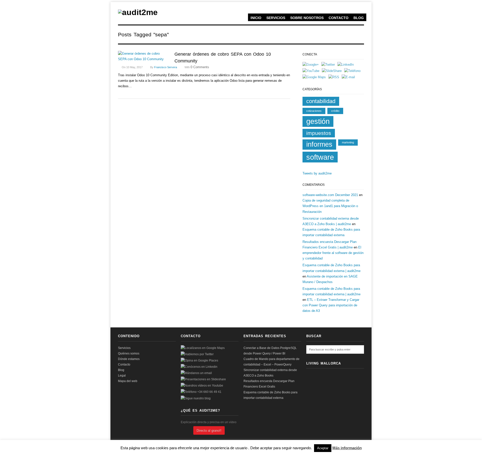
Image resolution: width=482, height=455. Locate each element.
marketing (348, 142)
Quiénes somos (128, 353)
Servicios (275, 18)
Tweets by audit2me (317, 173)
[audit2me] (138, 12)
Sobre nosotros (307, 18)
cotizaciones (314, 110)
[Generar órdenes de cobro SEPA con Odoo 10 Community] (143, 56)
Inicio (256, 18)
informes (319, 144)
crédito (335, 110)
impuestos (318, 133)
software (320, 157)
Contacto (338, 18)
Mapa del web (127, 381)
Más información (347, 448)
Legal (122, 375)
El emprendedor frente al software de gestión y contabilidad (333, 252)
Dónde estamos (129, 359)
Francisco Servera (165, 67)
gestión (318, 121)
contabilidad (320, 101)
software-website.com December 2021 (330, 195)
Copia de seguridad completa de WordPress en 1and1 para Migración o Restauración (330, 206)
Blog (358, 18)
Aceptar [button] (322, 448)
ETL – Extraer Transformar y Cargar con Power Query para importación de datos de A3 (331, 305)
